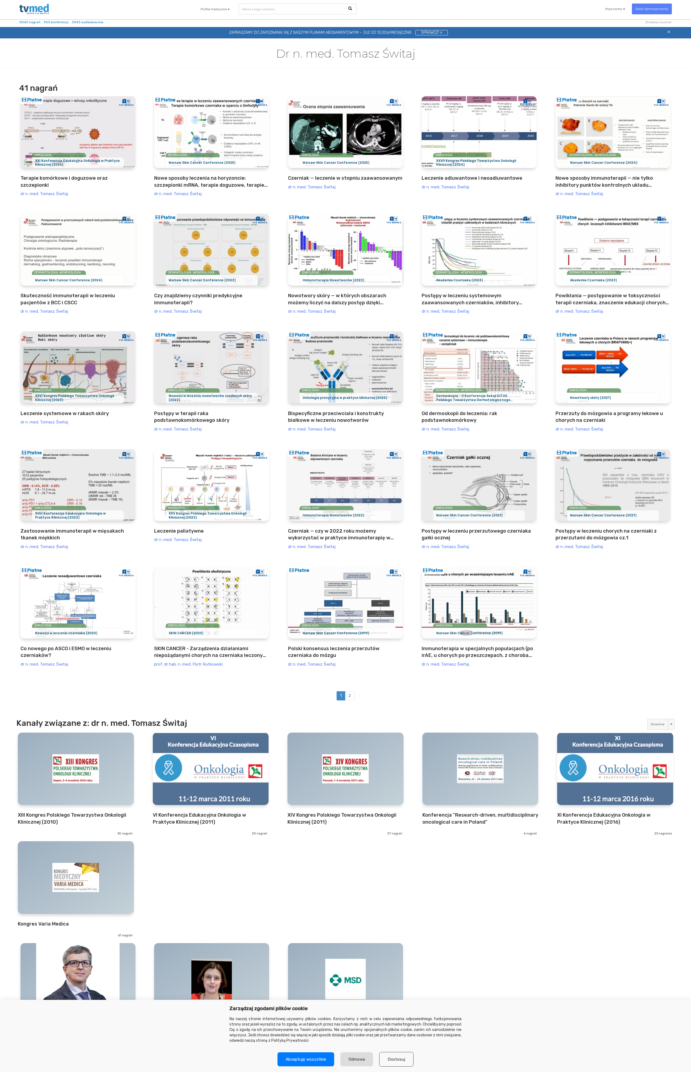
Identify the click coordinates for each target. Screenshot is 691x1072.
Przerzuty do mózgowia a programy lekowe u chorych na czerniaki (609, 416)
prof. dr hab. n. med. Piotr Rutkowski (188, 664)
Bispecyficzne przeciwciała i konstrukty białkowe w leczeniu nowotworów (336, 416)
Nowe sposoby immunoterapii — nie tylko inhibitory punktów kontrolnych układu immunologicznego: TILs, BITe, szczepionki (606, 182)
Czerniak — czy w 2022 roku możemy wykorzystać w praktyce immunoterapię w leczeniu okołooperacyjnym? (339, 535)
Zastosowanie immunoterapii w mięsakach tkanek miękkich (72, 534)
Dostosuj (396, 1059)
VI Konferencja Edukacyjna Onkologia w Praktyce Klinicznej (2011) (199, 818)
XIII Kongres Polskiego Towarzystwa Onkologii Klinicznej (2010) (72, 818)
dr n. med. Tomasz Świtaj (44, 193)
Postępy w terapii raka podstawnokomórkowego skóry (191, 416)
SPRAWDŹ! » (431, 32)
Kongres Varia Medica (43, 924)
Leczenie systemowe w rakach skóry (65, 413)
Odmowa (356, 1059)
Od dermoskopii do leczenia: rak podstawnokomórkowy (459, 416)
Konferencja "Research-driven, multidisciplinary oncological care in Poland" (480, 818)
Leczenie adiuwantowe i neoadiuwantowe (472, 178)
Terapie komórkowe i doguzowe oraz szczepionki (64, 181)
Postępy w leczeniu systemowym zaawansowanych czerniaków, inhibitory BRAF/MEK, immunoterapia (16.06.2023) (470, 299)
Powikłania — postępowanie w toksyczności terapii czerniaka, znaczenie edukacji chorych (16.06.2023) (610, 299)
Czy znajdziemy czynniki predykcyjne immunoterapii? (198, 299)
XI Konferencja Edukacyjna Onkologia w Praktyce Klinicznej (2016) (604, 818)
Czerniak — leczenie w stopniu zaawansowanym (345, 178)
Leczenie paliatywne (179, 531)
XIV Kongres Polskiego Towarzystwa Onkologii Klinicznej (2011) (342, 818)
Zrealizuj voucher (658, 22)
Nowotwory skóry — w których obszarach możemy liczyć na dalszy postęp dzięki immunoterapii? (337, 299)
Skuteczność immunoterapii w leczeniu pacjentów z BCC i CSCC (68, 299)
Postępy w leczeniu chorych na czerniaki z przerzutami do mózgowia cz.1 (606, 534)
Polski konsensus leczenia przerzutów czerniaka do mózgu (334, 652)
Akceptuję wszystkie (306, 1059)
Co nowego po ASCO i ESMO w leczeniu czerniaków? (66, 652)
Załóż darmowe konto (651, 9)
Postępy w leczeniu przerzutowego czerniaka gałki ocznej (476, 534)
